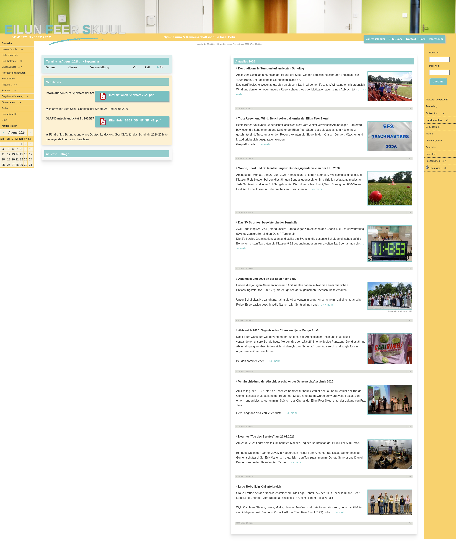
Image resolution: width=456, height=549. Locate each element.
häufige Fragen (9, 125)
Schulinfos (431, 147)
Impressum (436, 38)
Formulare (431, 154)
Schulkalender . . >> (12, 61)
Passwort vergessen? (437, 99)
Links (4, 120)
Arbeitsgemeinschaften (13, 72)
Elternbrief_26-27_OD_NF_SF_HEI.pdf (134, 120)
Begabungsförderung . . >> (15, 96)
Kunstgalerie (8, 78)
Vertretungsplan (434, 140)
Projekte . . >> (9, 84)
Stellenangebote (10, 55)
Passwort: (434, 65)
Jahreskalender (375, 38)
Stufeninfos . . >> (435, 113)
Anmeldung (431, 106)
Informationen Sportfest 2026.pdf (131, 95)
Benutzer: (434, 52)
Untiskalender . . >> (12, 67)
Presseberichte (9, 114)
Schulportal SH (433, 127)
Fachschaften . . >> (436, 161)
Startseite (7, 43)
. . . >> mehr (263, 144)
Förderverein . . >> (11, 102)
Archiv (5, 108)
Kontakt (411, 38)
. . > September (89, 61)
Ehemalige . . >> (438, 168)
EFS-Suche (396, 38)
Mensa (429, 133)
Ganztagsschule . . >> (437, 120)
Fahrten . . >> (9, 90)
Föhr (422, 38)
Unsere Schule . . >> (12, 49)
